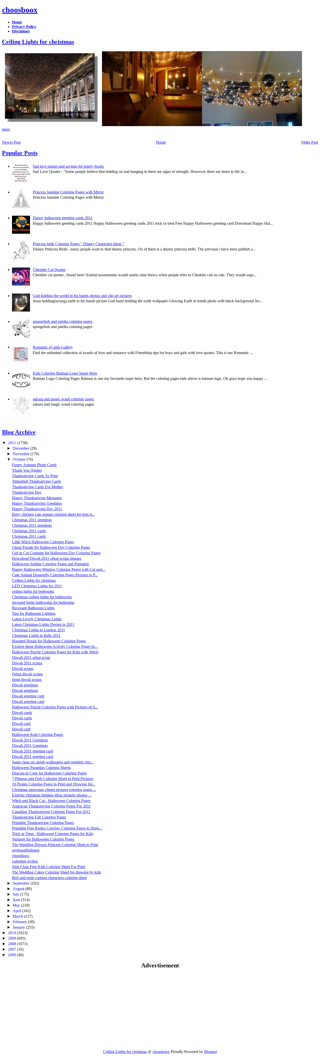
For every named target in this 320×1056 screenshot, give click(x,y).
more (6, 129)
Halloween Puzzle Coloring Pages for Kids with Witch (55, 652)
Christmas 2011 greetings (32, 520)
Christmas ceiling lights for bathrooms (42, 597)
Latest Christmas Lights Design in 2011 (43, 624)
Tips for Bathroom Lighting (34, 613)
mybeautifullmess (26, 850)
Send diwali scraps (27, 679)
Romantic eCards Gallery (53, 347)
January (19, 927)
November (21, 454)
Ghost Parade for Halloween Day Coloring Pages (51, 547)
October (19, 459)
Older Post (309, 142)
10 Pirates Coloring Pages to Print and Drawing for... (53, 784)
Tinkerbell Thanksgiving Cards (36, 481)
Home (161, 142)
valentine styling (25, 861)
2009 (12, 938)
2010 (12, 933)
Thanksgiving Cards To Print (35, 476)
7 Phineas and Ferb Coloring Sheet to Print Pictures (52, 778)
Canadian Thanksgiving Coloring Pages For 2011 (51, 812)
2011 (12, 443)
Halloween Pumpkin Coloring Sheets (41, 767)
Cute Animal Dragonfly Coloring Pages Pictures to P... (55, 575)
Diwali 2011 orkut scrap (31, 657)
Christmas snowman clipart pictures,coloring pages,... (54, 789)
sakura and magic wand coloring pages (63, 399)
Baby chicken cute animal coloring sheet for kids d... (53, 514)
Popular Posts (20, 153)
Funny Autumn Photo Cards (34, 465)
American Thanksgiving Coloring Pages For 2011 (51, 806)
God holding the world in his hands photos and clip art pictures (82, 296)
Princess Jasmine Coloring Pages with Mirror (68, 192)
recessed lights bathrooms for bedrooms (43, 602)
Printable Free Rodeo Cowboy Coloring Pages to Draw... (57, 828)
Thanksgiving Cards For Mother (37, 487)
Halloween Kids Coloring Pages (37, 734)
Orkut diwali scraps (27, 674)
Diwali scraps (23, 668)
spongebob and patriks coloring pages (62, 321)
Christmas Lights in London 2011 (38, 630)
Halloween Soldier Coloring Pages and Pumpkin (50, 564)
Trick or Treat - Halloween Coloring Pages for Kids (52, 834)
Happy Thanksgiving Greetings (37, 503)
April (17, 911)
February (20, 922)
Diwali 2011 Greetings (30, 740)
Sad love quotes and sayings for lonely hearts (68, 166)
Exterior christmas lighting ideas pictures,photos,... (51, 795)
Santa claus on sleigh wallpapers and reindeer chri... (53, 762)
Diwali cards (22, 712)
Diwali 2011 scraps (27, 663)
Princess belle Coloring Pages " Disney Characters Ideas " (78, 244)
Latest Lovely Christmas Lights (37, 619)
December (21, 448)
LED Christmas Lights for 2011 (37, 586)
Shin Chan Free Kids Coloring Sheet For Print (48, 867)
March (18, 916)
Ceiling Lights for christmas (38, 42)
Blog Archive (19, 432)
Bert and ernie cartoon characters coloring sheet (49, 878)
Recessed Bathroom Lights (33, 608)
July (16, 894)
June (17, 900)
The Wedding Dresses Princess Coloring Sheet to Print (55, 845)
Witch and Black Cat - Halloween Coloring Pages (51, 801)
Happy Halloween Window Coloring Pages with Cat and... (58, 569)
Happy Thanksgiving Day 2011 (37, 509)
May (17, 905)
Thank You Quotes (27, 470)
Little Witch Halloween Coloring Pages (43, 542)
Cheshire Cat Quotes (49, 270)
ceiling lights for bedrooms (33, 591)
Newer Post (11, 142)
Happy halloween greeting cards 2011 (62, 218)
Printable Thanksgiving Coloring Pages (43, 823)
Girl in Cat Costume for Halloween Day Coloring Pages (56, 553)
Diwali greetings (25, 685)
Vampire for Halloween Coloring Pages (43, 839)
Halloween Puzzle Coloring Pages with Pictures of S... (55, 707)
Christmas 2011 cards (29, 531)
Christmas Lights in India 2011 (36, 635)
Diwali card (21, 723)
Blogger (210, 1051)
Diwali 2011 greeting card (32, 751)
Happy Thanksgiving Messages (37, 498)
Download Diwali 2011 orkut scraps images (46, 558)
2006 (12, 955)
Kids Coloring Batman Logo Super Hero (65, 373)
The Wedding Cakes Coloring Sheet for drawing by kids (56, 872)
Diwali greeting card (28, 696)
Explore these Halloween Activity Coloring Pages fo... (55, 646)
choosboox (20, 9)
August (19, 889)
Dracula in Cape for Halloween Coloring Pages (49, 773)
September (21, 883)
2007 (12, 949)
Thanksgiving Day (27, 492)
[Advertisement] (44, 1009)
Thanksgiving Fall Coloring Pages (39, 817)
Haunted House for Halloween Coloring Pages (49, 641)
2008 (12, 944)
